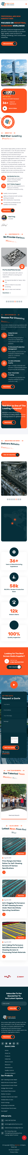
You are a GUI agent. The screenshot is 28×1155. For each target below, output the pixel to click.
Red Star (21, 853)
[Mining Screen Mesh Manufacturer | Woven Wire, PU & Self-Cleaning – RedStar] (8, 4)
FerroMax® (4, 1111)
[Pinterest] (17, 1043)
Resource (7, 1065)
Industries (8, 1059)
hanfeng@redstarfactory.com (14, 1124)
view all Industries (9, 455)
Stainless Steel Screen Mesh (9, 1097)
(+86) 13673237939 (17, 662)
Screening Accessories (7, 1105)
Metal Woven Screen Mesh (9, 1082)
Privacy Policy (14, 1152)
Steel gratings (5, 1102)
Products (7, 1056)
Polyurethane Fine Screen (12, 270)
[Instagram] (13, 1043)
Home (6, 1050)
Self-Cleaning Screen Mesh (9, 1080)
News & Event (9, 1062)
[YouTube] (10, 1043)
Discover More (8, 44)
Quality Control (9, 1070)
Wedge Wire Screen (7, 1088)
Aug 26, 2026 (7, 858)
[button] (6, 301)
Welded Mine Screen (7, 1100)
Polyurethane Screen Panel (9, 1085)
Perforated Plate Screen (8, 1091)
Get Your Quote (9, 747)
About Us (7, 1053)
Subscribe (13, 1008)
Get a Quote (13, 667)
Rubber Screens (6, 1094)
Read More (6, 210)
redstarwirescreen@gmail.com (14, 1128)
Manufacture (8, 1067)
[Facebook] (2, 1043)
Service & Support (10, 1073)
